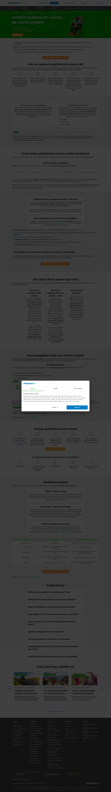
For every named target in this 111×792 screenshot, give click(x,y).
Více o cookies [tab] (78, 388)
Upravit (54, 407)
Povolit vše (77, 407)
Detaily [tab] (55, 388)
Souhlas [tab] (33, 388)
